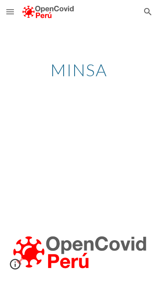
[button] (10, 11)
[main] (79, 70)
